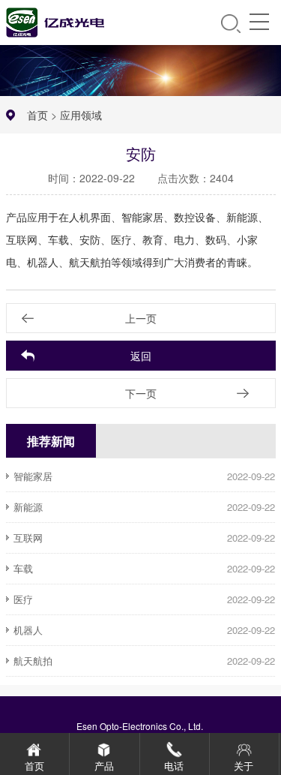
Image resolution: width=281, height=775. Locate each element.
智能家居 (32, 476)
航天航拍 (32, 660)
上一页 (141, 318)
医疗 (23, 599)
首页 (37, 114)
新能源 (28, 507)
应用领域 (81, 114)
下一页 (141, 393)
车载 (23, 568)
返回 (140, 355)
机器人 (28, 630)
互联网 (28, 537)
